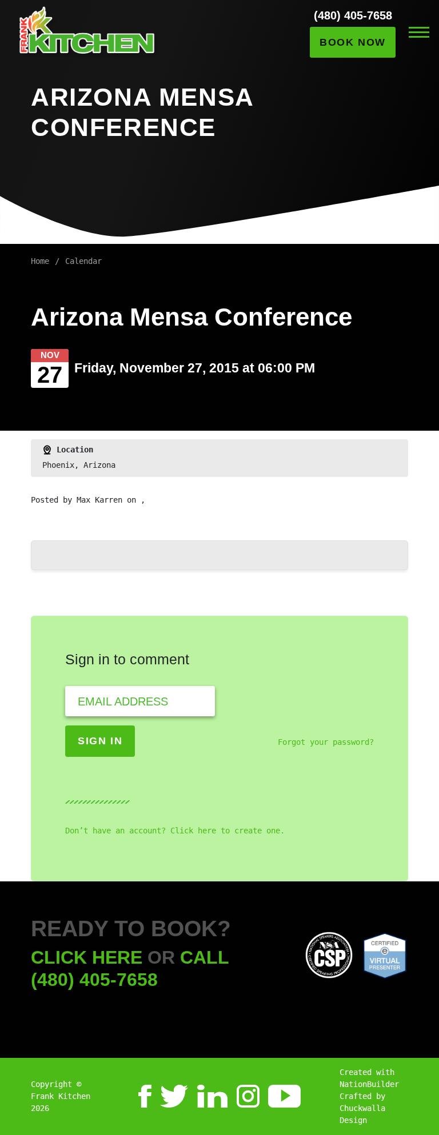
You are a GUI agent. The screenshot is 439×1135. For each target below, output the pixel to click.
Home (40, 261)
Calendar (83, 261)
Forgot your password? (326, 742)
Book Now (353, 42)
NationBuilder (369, 1084)
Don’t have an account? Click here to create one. (175, 830)
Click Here (86, 957)
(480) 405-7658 (353, 15)
